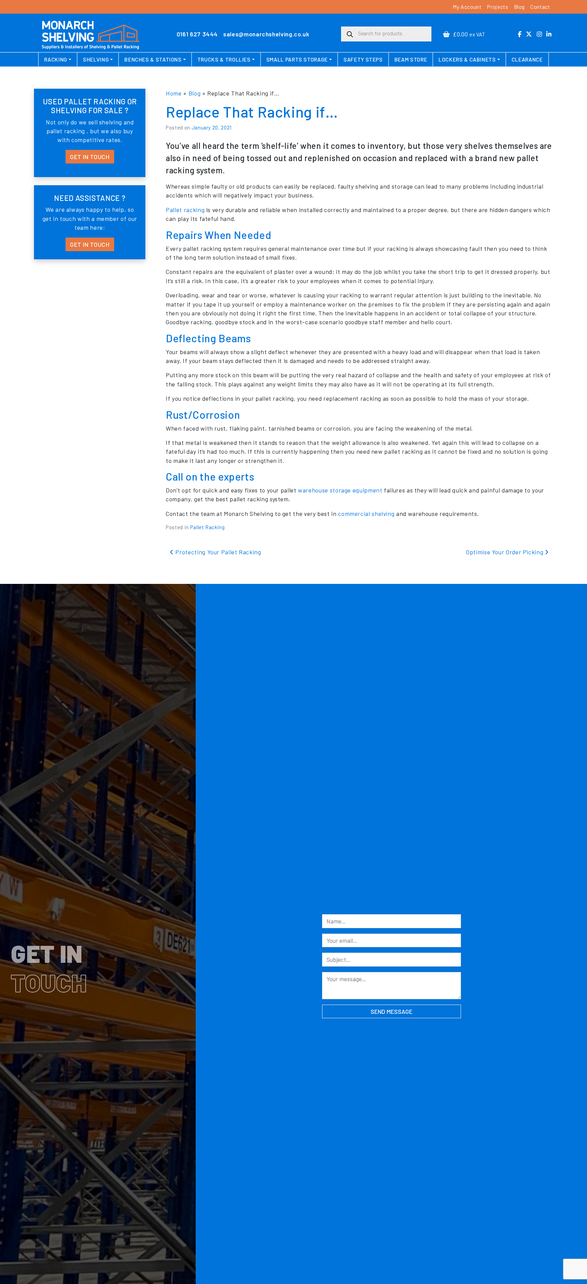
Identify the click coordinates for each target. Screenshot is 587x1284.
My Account (467, 6)
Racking (55, 59)
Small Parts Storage (297, 59)
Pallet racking (185, 209)
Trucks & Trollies (224, 59)
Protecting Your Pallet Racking (217, 552)
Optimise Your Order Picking (505, 552)
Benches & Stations (153, 59)
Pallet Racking (207, 527)
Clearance (527, 59)
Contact (540, 6)
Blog (519, 6)
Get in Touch (90, 156)
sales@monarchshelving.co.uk (266, 34)
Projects (497, 6)
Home (174, 93)
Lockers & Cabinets (467, 59)
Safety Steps (363, 59)
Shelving (96, 59)
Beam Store (410, 59)
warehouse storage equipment (340, 490)
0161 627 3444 (197, 34)
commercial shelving (366, 513)
